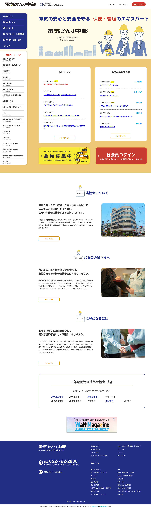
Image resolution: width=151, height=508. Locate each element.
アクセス (111, 4)
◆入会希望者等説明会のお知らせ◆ (56, 84)
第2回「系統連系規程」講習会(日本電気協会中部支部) (62, 116)
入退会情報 (138, 82)
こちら (59, 472)
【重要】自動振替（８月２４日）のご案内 (114, 106)
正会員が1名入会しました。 (109, 85)
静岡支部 (109, 401)
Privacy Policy (94, 506)
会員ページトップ (13, 55)
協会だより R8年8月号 (107, 127)
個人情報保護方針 (79, 501)
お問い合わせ (123, 4)
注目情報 (139, 103)
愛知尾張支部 (93, 397)
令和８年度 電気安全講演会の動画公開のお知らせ (116, 116)
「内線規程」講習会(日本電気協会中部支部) (58, 105)
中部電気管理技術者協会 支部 (91, 382)
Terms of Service (104, 506)
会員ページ (95, 463)
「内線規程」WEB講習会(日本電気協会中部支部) (60, 95)
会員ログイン (139, 4)
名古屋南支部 (57, 397)
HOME (69, 501)
